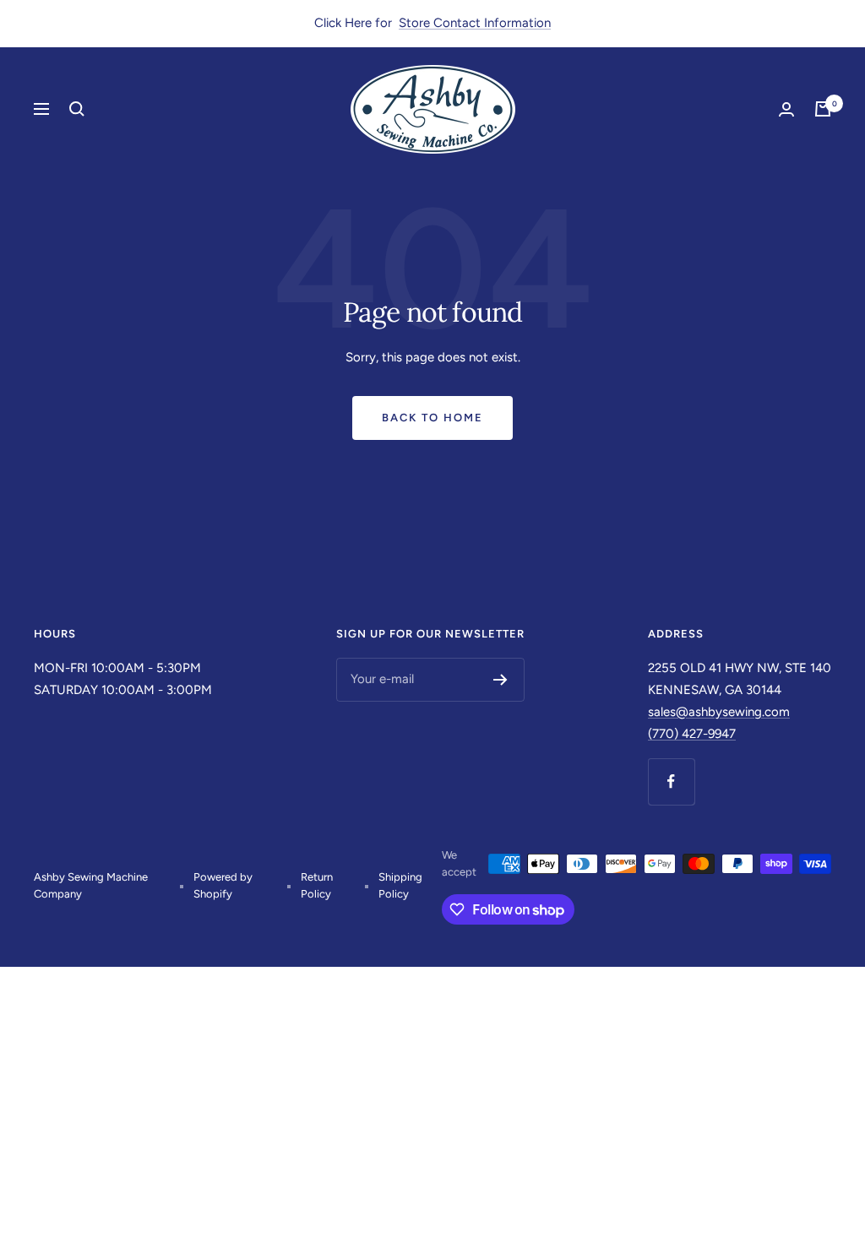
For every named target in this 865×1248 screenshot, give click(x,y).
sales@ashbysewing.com (719, 711)
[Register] (500, 680)
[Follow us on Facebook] (671, 781)
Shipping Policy (400, 885)
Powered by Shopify (223, 885)
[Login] (786, 109)
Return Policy (317, 885)
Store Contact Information (475, 22)
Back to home (432, 417)
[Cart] (822, 109)
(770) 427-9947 (692, 733)
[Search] (76, 109)
